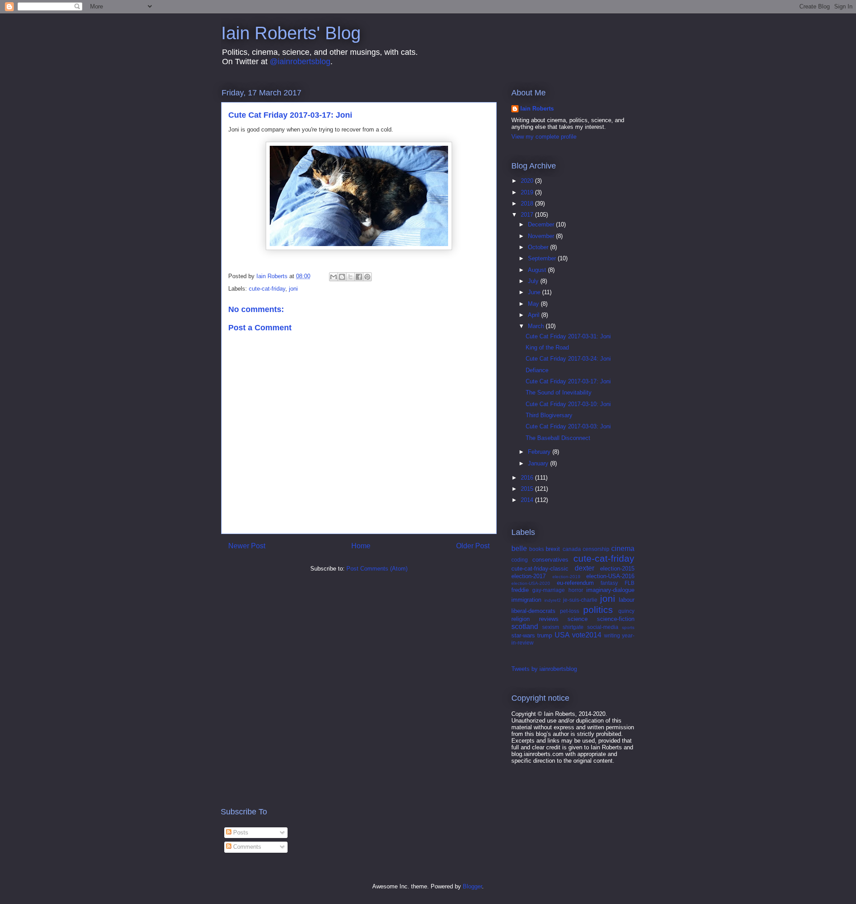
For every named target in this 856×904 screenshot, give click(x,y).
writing (612, 635)
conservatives (550, 559)
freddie (520, 590)
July (534, 281)
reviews (549, 619)
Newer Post (246, 546)
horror (575, 590)
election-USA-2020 (530, 583)
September (543, 258)
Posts (239, 832)
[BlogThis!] (341, 276)
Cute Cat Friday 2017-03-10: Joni (568, 404)
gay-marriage (548, 590)
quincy (626, 611)
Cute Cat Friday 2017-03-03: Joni (568, 426)
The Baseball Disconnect (558, 438)
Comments (246, 846)
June (535, 292)
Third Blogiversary (549, 415)
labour (626, 599)
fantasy (609, 583)
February (540, 451)
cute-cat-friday (267, 288)
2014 (528, 500)
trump (544, 635)
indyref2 (552, 600)
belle (519, 548)
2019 (528, 192)
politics (598, 609)
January (539, 463)
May (534, 303)
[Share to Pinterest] (367, 276)
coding (519, 560)
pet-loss (569, 611)
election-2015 (617, 568)
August (538, 270)
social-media (602, 627)
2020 (528, 180)
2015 (528, 488)
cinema (622, 548)
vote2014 (586, 635)
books (536, 549)
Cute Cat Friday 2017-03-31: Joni (568, 336)
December (542, 224)
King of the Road (547, 347)
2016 (528, 477)
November (542, 236)
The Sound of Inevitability (559, 392)
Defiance (537, 370)
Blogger (472, 886)
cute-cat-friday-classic (539, 568)
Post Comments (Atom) (376, 568)
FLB (629, 583)
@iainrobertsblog (300, 61)
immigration (526, 599)
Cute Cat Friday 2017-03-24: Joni (568, 358)
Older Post (473, 546)
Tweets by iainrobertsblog (544, 669)
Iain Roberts (537, 108)
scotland (524, 626)
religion (520, 619)
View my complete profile (543, 136)
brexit (553, 549)
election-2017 (528, 576)
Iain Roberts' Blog (291, 33)
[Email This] (333, 276)
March (537, 326)
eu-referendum (575, 582)
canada (572, 549)
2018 (528, 203)
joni (293, 288)
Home (360, 546)
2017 (528, 214)
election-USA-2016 (610, 576)
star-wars (523, 635)
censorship (596, 549)
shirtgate (573, 627)
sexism (550, 627)
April (534, 315)
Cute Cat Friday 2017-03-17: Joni (568, 381)
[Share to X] (350, 276)
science (578, 619)
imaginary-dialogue (610, 590)
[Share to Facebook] (358, 276)
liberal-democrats (533, 611)
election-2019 (566, 576)
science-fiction (615, 619)
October (539, 247)
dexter (584, 568)
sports (628, 627)
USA (562, 635)
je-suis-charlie (580, 600)
